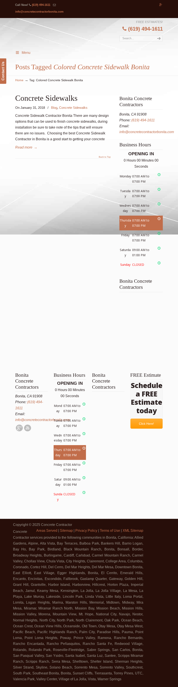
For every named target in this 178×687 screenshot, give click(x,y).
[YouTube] (27, 430)
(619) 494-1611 (41, 5)
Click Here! (146, 423)
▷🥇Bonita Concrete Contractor (92, 43)
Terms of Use (110, 530)
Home (19, 80)
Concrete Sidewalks (46, 98)
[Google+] (161, 5)
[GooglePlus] (19, 430)
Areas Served (46, 530)
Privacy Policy (86, 530)
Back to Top (105, 157)
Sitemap (66, 530)
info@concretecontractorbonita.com (39, 11)
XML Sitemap (133, 530)
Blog (54, 107)
